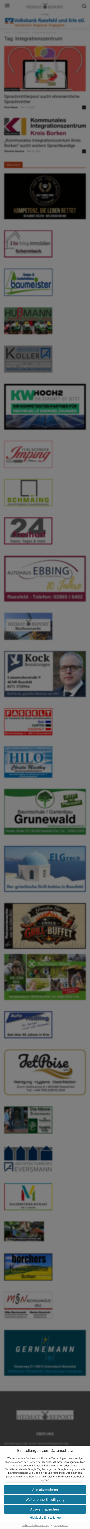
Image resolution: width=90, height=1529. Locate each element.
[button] (45, 1509)
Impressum (61, 1525)
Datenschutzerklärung (35, 1525)
